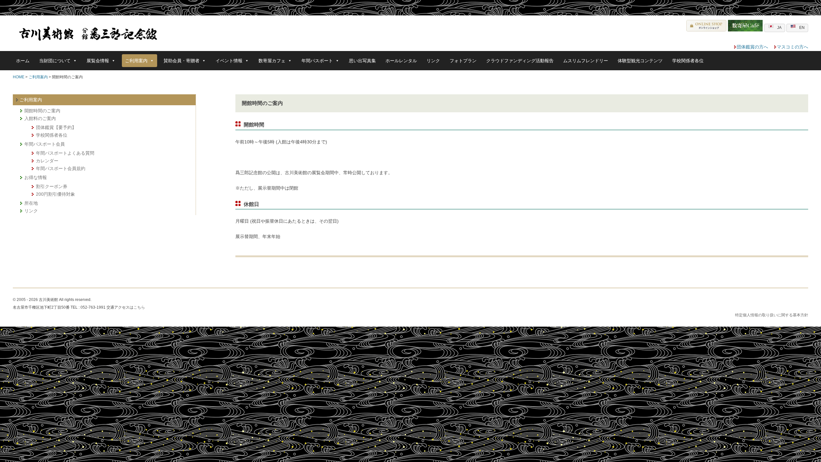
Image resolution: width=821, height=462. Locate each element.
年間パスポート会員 (44, 144)
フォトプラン (463, 60)
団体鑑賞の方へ (752, 47)
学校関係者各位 (688, 60)
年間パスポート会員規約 (60, 168)
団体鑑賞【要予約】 (56, 127)
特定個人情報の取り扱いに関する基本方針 (771, 315)
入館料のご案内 (40, 118)
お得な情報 (35, 177)
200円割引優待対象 (55, 194)
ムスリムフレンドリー (585, 60)
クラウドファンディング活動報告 (520, 60)
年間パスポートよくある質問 (65, 153)
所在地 (31, 203)
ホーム (23, 60)
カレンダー (47, 160)
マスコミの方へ (792, 47)
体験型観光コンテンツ (640, 60)
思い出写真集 (362, 60)
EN (802, 27)
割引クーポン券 (51, 186)
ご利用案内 (38, 77)
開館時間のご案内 (42, 110)
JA (779, 27)
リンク (433, 60)
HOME (18, 77)
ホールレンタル (401, 60)
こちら (139, 307)
